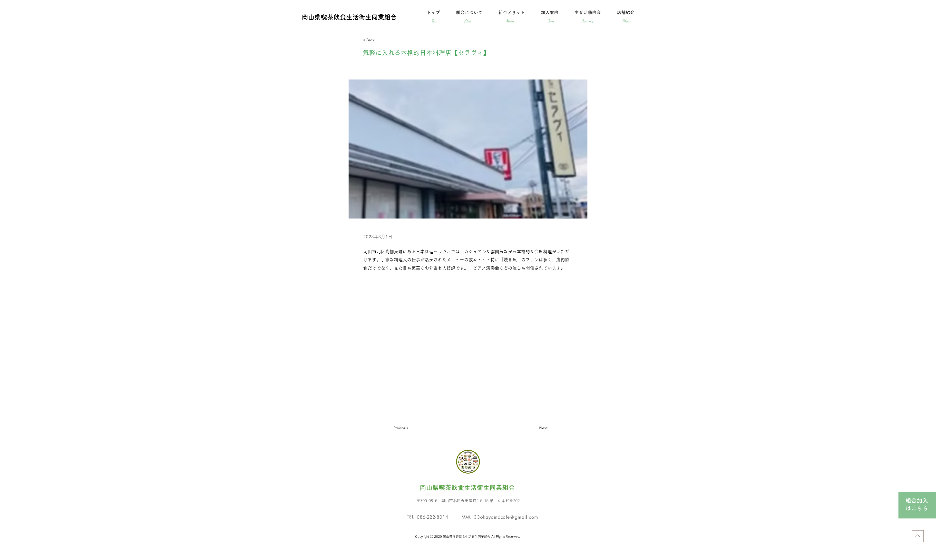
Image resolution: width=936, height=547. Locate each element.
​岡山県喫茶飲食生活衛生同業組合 (349, 17)
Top (434, 20)
